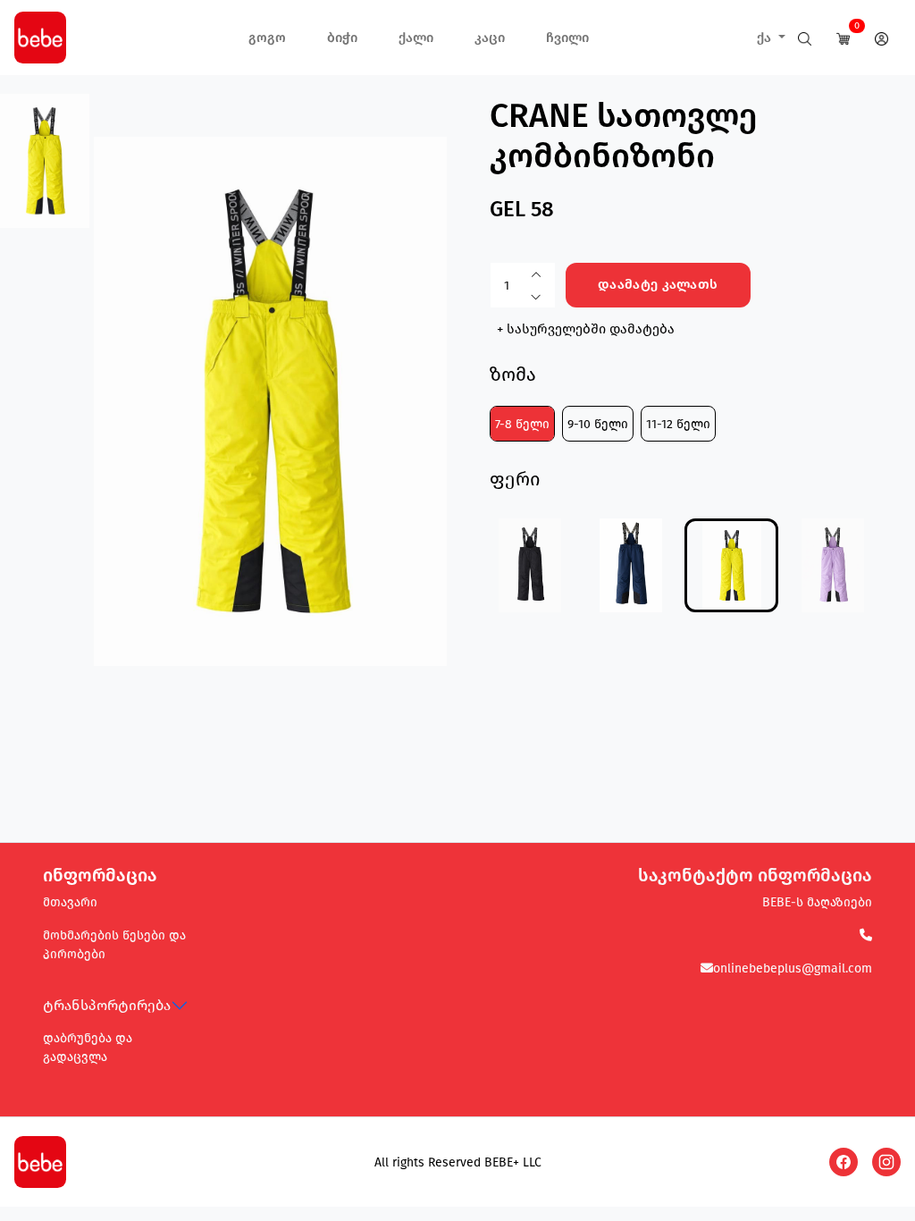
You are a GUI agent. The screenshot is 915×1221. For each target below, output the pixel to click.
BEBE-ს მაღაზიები (817, 902)
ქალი (416, 37)
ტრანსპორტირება (107, 1005)
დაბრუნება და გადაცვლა (87, 1048)
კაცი (489, 37)
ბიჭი (342, 37)
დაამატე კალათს (658, 284)
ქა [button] (766, 37)
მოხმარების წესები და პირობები (114, 945)
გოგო (267, 37)
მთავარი (70, 902)
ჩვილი (567, 37)
